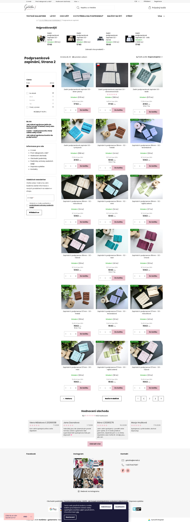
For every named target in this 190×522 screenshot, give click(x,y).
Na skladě (41, 93)
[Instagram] (128, 470)
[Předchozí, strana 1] (143, 398)
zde (77, 512)
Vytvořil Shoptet (157, 520)
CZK (136, 1)
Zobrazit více (95, 444)
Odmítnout (106, 507)
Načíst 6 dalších (112, 398)
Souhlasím (120, 507)
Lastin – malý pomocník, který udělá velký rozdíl (39, 131)
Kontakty (34, 169)
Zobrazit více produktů (94, 49)
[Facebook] (123, 470)
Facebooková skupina (72, 501)
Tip (41, 104)
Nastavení (70, 517)
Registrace (158, 1)
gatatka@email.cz (133, 460)
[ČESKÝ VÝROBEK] (112, 75)
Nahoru (68, 398)
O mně (28, 1)
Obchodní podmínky (38, 158)
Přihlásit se (34, 212)
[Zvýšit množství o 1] (75, 110)
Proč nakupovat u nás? (43, 1)
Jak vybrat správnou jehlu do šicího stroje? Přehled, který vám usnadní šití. (40, 126)
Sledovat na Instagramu (89, 491)
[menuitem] (36, 16)
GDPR (84, 501)
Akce (41, 97)
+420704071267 (132, 465)
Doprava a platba (37, 166)
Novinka (41, 100)
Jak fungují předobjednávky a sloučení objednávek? (108, 501)
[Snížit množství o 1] (65, 110)
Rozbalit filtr (39, 112)
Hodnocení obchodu (63, 1)
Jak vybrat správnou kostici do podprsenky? (39, 136)
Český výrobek (41, 107)
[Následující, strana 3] (155, 398)
